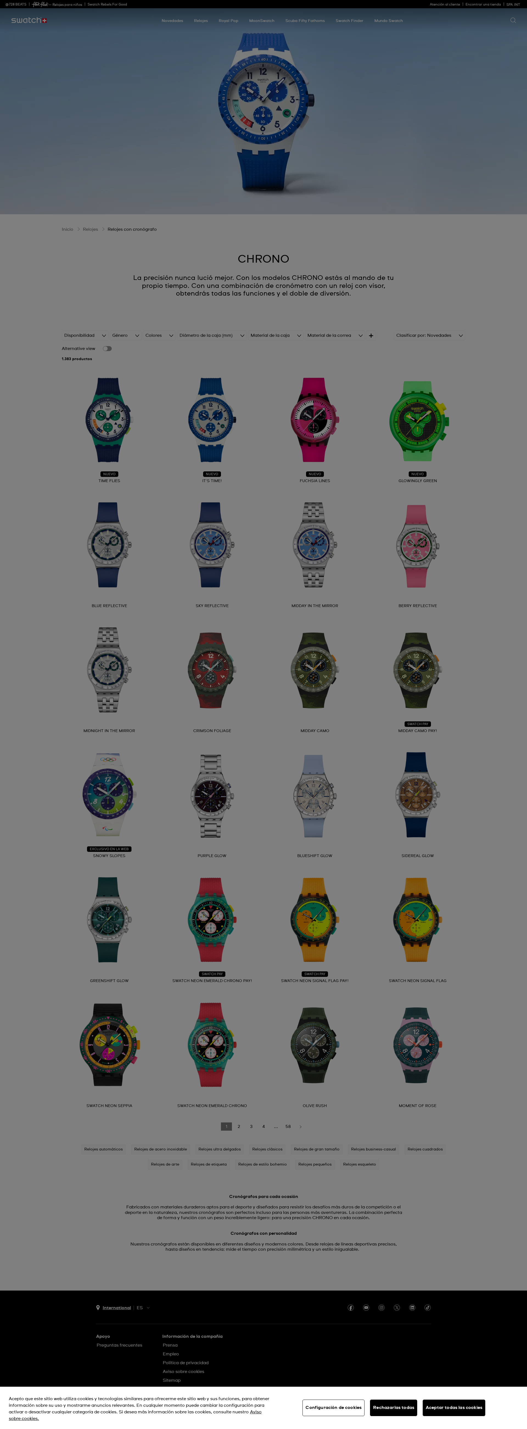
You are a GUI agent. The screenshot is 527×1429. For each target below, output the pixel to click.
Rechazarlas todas (393, 1407)
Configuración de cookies (333, 1407)
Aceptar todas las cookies (454, 1407)
